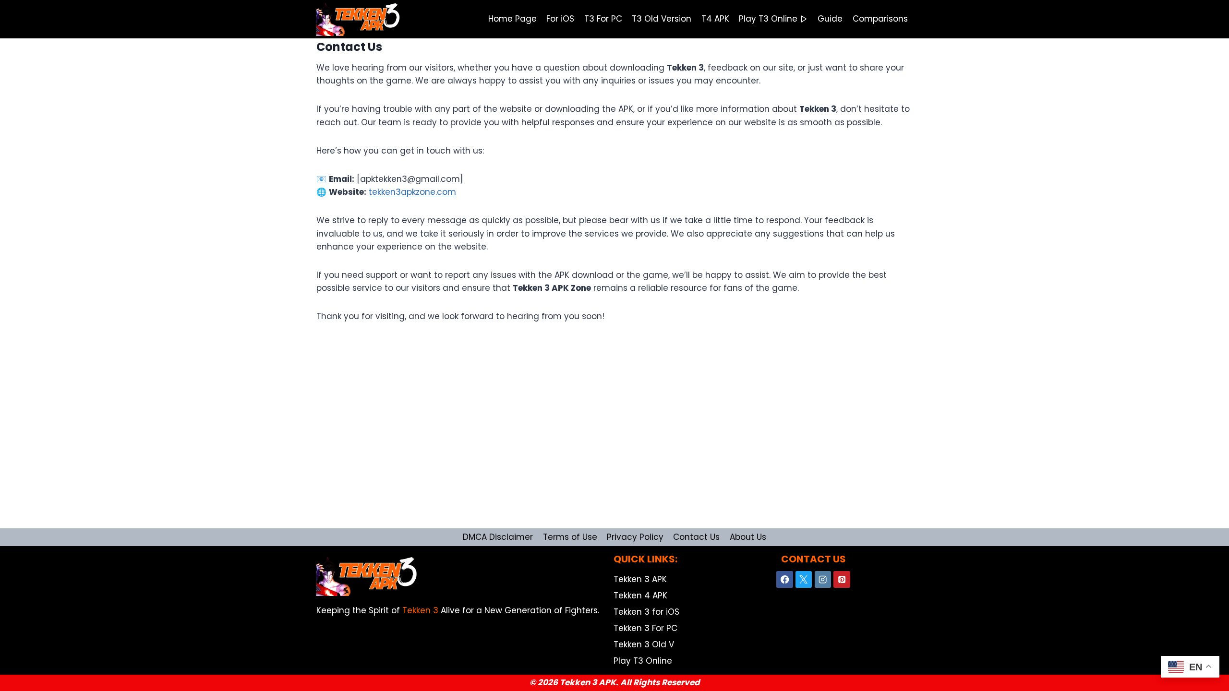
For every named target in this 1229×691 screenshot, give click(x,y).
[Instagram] (823, 579)
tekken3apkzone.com (412, 192)
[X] (803, 579)
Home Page (512, 18)
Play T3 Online (768, 18)
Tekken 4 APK (640, 595)
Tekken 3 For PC (645, 628)
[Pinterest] (841, 579)
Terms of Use (570, 537)
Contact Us (696, 537)
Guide (830, 18)
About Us (748, 537)
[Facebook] (784, 579)
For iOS (560, 18)
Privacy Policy (635, 537)
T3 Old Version (661, 18)
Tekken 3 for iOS (646, 612)
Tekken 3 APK (640, 579)
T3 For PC (603, 18)
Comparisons (880, 18)
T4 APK (715, 18)
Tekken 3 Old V (644, 644)
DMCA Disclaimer (498, 537)
